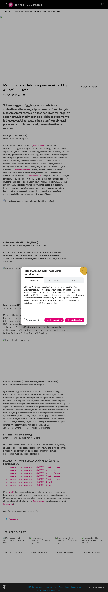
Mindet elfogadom (74, 320)
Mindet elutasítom (54, 320)
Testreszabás (31, 320)
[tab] (34, 280)
